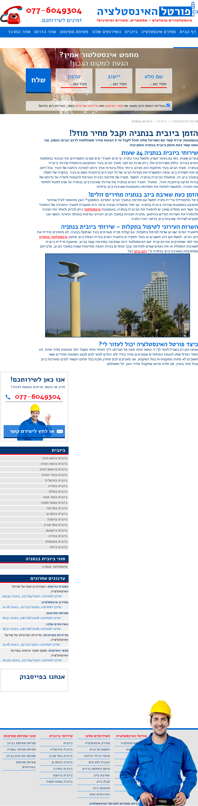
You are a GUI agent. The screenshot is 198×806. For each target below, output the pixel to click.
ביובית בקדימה (57, 508)
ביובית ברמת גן (56, 513)
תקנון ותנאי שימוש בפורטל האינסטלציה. (39, 653)
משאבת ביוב (101, 788)
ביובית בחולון (58, 491)
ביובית (131, 31)
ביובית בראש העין (54, 458)
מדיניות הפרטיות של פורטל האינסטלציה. (36, 637)
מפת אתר (141, 788)
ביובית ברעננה (57, 519)
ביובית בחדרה (57, 486)
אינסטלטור (92, 209)
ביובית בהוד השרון (54, 474)
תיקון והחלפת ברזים (96, 768)
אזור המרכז (19, 31)
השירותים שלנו (106, 31)
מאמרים (141, 756)
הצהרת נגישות (137, 781)
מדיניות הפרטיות (87, 105)
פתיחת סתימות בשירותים (25, 764)
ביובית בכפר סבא (55, 497)
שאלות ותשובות (136, 749)
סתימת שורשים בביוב (20, 756)
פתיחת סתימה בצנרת (21, 749)
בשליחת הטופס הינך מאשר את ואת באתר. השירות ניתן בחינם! (103, 105)
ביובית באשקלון (56, 541)
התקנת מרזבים (100, 749)
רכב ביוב (140, 251)
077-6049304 (54, 10)
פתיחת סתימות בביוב (21, 743)
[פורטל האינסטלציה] (147, 12)
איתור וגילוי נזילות (97, 756)
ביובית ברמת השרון (54, 463)
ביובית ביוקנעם (56, 530)
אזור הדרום (45, 31)
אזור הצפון (185, 42)
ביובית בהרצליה (56, 480)
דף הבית (188, 31)
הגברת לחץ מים (99, 762)
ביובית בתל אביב (55, 525)
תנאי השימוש (114, 105)
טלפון (74, 76)
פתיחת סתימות (74, 31)
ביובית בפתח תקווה (54, 502)
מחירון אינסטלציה (158, 31)
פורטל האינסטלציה (185, 121)
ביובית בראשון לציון (53, 469)
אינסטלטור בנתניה (53, 237)
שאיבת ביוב (101, 775)
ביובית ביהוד (58, 547)
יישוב (113, 76)
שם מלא (154, 76)
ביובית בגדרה (58, 536)
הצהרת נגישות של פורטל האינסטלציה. (40, 589)
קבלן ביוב (103, 781)
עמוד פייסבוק (138, 762)
